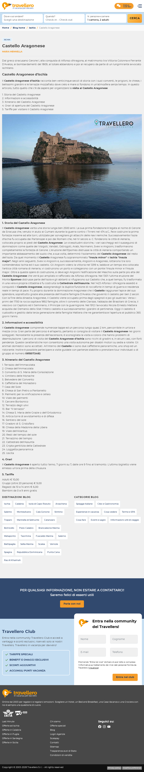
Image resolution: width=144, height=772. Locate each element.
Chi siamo (55, 722)
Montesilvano (24, 512)
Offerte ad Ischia (10, 726)
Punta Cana (53, 552)
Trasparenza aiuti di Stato (63, 751)
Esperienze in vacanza (87, 512)
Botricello (9, 528)
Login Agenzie (57, 734)
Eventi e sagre (98, 520)
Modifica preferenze (132, 768)
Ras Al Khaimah (12, 560)
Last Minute (8, 722)
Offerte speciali (58, 726)
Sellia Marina (26, 544)
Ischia (32, 28)
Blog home (19, 28)
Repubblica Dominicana (29, 552)
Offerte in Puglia (10, 734)
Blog (52, 730)
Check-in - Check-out (59, 20)
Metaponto (10, 536)
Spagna (8, 552)
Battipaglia (9, 544)
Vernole (54, 544)
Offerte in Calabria (11, 730)
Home (5, 28)
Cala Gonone (43, 512)
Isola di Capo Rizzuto (40, 504)
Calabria (19, 504)
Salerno (62, 536)
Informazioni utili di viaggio (124, 520)
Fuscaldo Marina (44, 536)
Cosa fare (81, 520)
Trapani (8, 520)
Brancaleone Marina (49, 528)
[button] (123, 6)
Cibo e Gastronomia (108, 504)
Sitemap (54, 747)
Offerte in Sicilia (10, 743)
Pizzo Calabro (26, 528)
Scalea (41, 544)
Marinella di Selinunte (28, 520)
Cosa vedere (110, 512)
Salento (8, 512)
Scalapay (54, 738)
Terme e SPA (128, 512)
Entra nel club (125, 677)
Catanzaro (49, 520)
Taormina (26, 536)
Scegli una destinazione (19, 20)
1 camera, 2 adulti (98, 20)
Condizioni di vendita (61, 755)
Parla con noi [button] (72, 604)
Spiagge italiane (84, 504)
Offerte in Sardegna (12, 738)
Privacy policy (114, 768)
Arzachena (61, 504)
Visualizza (93, 668)
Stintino (58, 512)
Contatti (54, 743)
